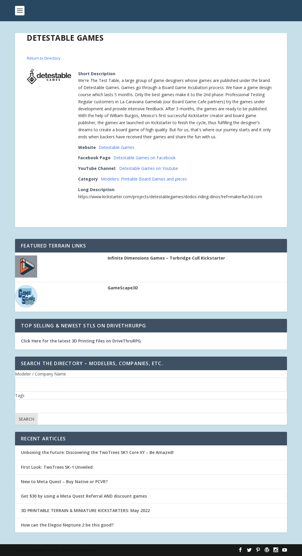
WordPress (87, 550)
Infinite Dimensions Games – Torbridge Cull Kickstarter (166, 258)
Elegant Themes (46, 550)
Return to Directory (43, 58)
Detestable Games (116, 147)
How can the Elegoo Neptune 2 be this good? (67, 525)
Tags (19, 395)
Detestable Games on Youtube (148, 168)
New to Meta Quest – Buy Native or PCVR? (64, 481)
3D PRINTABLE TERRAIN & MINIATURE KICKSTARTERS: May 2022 (85, 510)
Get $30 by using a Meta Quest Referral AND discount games (84, 496)
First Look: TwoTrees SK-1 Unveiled (57, 467)
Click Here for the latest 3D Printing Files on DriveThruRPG (81, 341)
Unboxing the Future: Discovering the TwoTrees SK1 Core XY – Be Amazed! (97, 452)
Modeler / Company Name (40, 374)
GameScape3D (123, 288)
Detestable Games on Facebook (144, 157)
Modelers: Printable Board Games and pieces (144, 179)
